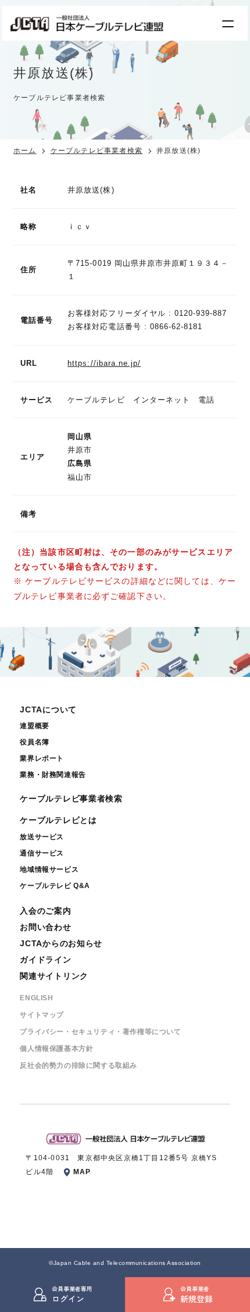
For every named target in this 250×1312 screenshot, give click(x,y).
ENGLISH (36, 998)
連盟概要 (34, 726)
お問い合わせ (45, 927)
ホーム (25, 151)
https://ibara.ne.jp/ (104, 363)
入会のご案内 (45, 910)
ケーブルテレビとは (58, 820)
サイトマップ (42, 1015)
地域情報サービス (49, 869)
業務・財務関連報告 (52, 775)
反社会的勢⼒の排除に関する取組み (78, 1065)
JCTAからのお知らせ (61, 943)
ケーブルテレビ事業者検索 (96, 151)
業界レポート (42, 758)
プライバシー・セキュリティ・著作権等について (100, 1032)
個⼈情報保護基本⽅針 (56, 1048)
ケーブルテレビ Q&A (55, 886)
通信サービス (42, 853)
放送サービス (42, 837)
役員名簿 (34, 742)
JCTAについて (48, 709)
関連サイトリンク (54, 976)
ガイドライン (45, 959)
